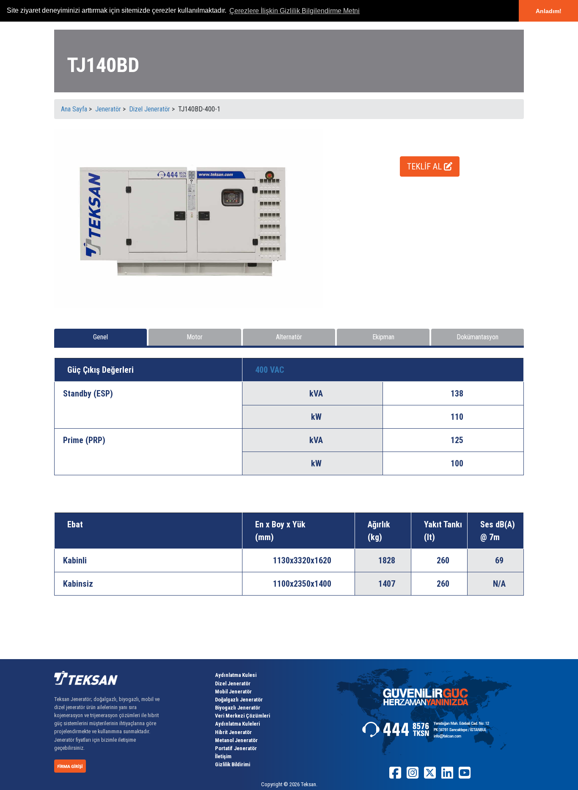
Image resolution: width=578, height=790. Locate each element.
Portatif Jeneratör (236, 748)
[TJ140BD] (188, 218)
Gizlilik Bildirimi (232, 764)
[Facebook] (395, 776)
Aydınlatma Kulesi (235, 675)
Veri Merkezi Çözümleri (242, 715)
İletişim (223, 756)
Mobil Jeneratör (233, 691)
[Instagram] (413, 776)
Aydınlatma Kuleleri (237, 724)
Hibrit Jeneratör (233, 732)
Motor (195, 337)
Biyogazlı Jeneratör (237, 707)
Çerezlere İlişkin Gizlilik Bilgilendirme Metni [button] (294, 10)
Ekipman (383, 337)
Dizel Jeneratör (232, 683)
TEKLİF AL (425, 166)
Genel (100, 337)
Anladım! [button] (548, 11)
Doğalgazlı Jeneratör (239, 699)
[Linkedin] (447, 776)
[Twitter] (430, 776)
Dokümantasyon (477, 337)
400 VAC (269, 370)
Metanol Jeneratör (236, 740)
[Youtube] (465, 776)
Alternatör (289, 337)
